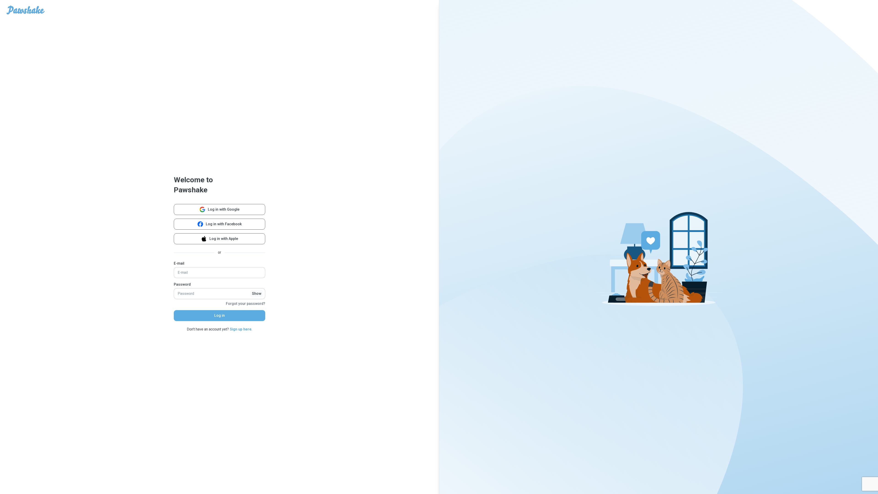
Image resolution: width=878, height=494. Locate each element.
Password (182, 284)
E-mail (179, 263)
